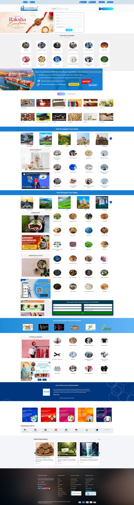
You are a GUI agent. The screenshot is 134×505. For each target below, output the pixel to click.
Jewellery (54, 122)
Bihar (86, 146)
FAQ (58, 482)
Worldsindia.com (53, 501)
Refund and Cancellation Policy (76, 484)
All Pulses (23, 122)
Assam (67, 146)
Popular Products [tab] (71, 94)
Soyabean (70, 122)
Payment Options (73, 486)
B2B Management (88, 490)
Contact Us (59, 480)
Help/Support (73, 490)
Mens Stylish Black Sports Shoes (42, 122)
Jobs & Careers (60, 490)
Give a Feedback (73, 488)
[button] (111, 138)
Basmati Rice (102, 122)
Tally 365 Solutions (88, 488)
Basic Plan (87, 482)
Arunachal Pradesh (48, 146)
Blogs (59, 486)
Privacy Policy (73, 482)
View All (99, 439)
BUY (39, 379)
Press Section (60, 488)
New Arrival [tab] (61, 94)
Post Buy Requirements (107, 8)
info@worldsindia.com (42, 484)
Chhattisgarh (104, 146)
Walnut (85, 122)
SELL (44, 379)
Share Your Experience (61, 492)
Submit (82, 313)
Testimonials (60, 484)
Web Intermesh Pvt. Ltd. (47, 502)
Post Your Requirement (89, 484)
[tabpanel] (67, 392)
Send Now (69, 30)
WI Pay (86, 486)
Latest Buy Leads (88, 480)
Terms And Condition (74, 480)
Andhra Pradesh (29, 146)
